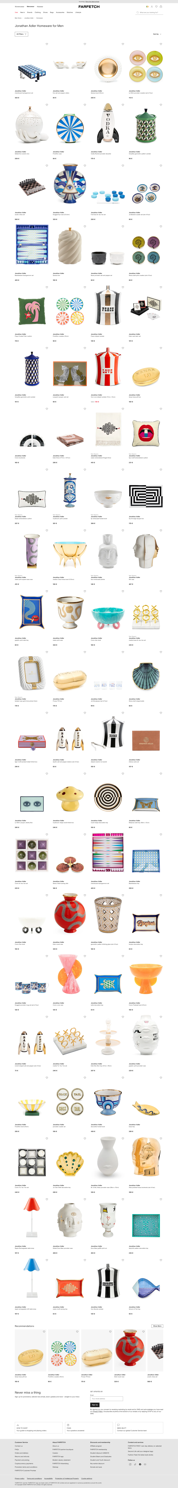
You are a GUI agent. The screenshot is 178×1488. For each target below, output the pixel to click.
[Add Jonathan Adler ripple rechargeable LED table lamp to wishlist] (47, 1260)
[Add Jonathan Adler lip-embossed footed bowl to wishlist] (123, 469)
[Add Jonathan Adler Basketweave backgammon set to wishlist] (47, 226)
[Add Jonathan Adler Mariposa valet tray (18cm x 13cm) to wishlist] (161, 773)
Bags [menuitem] (52, 12)
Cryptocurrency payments (24, 1463)
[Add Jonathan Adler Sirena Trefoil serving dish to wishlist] (85, 834)
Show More (157, 1326)
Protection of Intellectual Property (67, 1478)
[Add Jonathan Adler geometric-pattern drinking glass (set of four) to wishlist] (123, 895)
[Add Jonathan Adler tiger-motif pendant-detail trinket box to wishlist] (47, 713)
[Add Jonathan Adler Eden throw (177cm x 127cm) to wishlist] (85, 409)
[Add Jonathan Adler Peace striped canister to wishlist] (123, 287)
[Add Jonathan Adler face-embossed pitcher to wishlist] (123, 530)
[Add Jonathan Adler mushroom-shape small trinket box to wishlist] (85, 773)
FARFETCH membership (98, 1449)
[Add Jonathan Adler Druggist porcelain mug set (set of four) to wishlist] (47, 956)
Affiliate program (96, 1446)
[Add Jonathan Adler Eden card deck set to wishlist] (161, 287)
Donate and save (96, 1467)
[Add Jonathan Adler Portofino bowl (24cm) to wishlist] (47, 1077)
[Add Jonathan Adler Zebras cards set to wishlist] (161, 713)
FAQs (69, 1428)
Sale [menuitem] (16, 12)
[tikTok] (135, 1464)
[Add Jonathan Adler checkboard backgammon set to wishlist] (47, 44)
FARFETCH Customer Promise (25, 1470)
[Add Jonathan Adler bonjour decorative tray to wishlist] (161, 895)
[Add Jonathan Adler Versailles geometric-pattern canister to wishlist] (161, 105)
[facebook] (140, 1464)
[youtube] (145, 1464)
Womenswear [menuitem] (19, 6)
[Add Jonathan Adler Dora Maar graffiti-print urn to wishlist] (123, 1199)
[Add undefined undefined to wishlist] (44, 1331)
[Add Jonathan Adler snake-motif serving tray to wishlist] (85, 1260)
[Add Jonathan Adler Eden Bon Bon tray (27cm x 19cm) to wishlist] (123, 1017)
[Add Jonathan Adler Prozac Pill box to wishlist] (85, 652)
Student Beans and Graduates (100, 1456)
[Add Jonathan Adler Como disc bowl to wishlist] (123, 591)
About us (56, 1446)
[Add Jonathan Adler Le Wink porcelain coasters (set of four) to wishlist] (161, 44)
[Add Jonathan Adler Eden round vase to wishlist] (85, 895)
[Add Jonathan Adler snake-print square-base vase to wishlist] (47, 530)
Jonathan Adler (28, 18)
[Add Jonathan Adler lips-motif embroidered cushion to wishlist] (161, 409)
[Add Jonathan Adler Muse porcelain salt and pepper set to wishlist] (123, 226)
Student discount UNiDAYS (99, 1453)
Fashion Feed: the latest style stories (140, 1455)
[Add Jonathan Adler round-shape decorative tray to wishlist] (123, 773)
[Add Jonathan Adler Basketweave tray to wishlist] (161, 834)
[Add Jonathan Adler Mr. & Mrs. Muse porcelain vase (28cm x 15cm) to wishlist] (123, 1138)
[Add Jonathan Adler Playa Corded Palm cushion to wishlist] (47, 287)
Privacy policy (19, 1478)
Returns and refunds (22, 1456)
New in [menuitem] (22, 12)
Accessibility (48, 1478)
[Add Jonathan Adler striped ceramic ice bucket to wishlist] (123, 713)
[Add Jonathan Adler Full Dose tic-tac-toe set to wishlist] (123, 165)
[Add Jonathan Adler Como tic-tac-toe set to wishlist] (47, 834)
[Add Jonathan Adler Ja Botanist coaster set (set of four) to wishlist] (161, 165)
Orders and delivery (21, 1453)
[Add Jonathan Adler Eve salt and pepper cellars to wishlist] (85, 44)
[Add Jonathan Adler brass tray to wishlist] (161, 1077)
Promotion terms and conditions (26, 1467)
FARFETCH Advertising (61, 1463)
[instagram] (130, 1464)
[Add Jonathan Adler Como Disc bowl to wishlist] (47, 895)
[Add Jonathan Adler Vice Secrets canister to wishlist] (123, 1260)
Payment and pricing (22, 1460)
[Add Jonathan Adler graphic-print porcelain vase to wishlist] (161, 1017)
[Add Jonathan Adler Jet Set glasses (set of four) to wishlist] (123, 652)
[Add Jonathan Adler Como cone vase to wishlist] (85, 956)
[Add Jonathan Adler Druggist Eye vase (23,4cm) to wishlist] (85, 165)
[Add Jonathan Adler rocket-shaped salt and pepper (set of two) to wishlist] (47, 1017)
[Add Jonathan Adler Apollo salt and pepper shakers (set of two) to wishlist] (85, 713)
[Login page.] (152, 6)
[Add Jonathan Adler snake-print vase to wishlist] (85, 591)
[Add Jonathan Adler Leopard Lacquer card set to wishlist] (85, 348)
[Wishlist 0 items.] (156, 6)
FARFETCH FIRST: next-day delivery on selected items (145, 1447)
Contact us (19, 1446)
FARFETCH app (58, 1456)
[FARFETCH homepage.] (89, 6)
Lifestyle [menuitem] (78, 12)
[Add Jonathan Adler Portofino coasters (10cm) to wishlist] (85, 287)
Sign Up (95, 1405)
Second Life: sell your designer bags (140, 1451)
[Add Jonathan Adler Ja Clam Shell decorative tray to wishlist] (85, 1138)
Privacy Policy (98, 1411)
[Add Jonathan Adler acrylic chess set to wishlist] (47, 165)
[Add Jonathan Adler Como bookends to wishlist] (47, 409)
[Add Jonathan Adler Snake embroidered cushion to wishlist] (47, 469)
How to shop (22, 1428)
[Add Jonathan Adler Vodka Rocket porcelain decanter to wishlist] (123, 105)
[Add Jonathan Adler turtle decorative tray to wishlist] (123, 956)
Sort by (156, 34)
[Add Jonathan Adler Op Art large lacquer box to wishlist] (161, 469)
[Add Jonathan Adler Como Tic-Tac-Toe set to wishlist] (47, 1138)
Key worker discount (97, 1463)
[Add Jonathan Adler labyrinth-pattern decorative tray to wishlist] (161, 1199)
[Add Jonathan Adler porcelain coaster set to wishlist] (85, 1077)
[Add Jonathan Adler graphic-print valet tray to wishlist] (47, 591)
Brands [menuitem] (29, 12)
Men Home (18, 18)
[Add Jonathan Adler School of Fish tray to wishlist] (161, 1260)
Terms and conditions (34, 1478)
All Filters (20, 34)
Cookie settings (86, 1478)
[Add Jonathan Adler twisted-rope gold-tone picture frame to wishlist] (47, 652)
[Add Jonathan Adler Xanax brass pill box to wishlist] (161, 348)
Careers (55, 1453)
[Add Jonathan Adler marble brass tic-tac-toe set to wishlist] (161, 591)
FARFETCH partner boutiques (63, 1449)
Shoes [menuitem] (45, 12)
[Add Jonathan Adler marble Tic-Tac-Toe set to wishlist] (85, 1017)
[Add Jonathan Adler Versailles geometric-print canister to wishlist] (47, 348)
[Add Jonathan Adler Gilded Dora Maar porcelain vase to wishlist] (85, 1199)
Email (92, 1395)
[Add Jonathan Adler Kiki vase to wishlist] (161, 530)
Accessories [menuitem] (60, 12)
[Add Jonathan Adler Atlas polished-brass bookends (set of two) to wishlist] (161, 1138)
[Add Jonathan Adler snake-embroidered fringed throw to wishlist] (123, 409)
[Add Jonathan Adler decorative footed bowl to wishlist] (123, 1077)
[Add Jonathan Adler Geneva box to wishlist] (85, 226)
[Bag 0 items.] (161, 6)
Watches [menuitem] (70, 12)
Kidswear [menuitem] (40, 6)
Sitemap (55, 1467)
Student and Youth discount (100, 1460)
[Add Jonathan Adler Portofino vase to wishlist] (85, 105)
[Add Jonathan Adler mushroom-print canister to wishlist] (85, 469)
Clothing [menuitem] (38, 12)
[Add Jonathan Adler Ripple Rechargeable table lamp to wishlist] (47, 1199)
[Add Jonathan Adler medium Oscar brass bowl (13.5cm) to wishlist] (85, 530)
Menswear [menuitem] (30, 6)
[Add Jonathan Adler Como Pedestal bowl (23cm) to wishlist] (161, 956)
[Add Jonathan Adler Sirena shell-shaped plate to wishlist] (161, 652)
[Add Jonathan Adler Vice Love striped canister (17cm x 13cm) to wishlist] (123, 348)
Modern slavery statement (61, 1460)
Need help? (121, 1428)
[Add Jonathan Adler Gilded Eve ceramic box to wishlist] (47, 105)
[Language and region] (147, 6)
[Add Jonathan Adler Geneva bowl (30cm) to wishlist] (123, 44)
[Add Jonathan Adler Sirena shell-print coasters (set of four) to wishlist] (161, 226)
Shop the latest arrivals (92, 1)
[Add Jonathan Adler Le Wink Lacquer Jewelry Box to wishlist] (47, 773)
